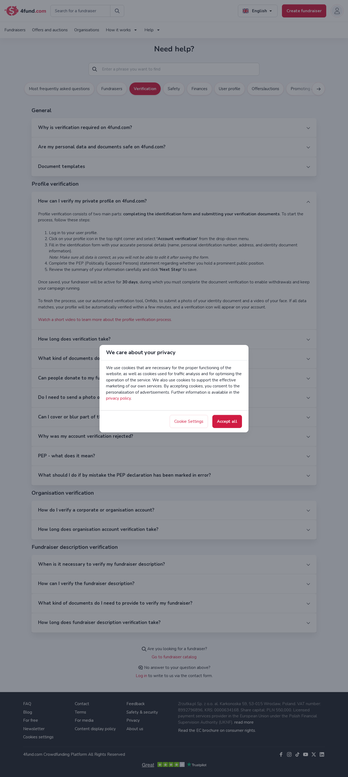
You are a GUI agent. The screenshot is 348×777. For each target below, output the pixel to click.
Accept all (227, 421)
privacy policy (118, 398)
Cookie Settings (188, 421)
